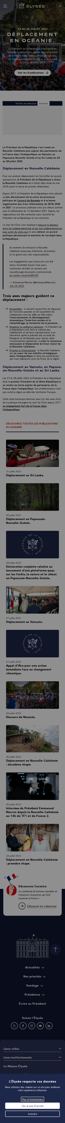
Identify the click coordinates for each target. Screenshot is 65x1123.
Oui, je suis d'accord (32, 1105)
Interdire (32, 1113)
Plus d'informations (32, 1099)
